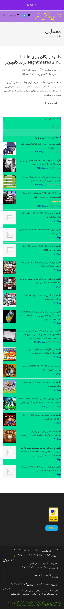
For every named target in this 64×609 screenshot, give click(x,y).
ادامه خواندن (50, 103)
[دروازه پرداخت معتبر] (53, 514)
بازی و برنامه (8, 559)
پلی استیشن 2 (27, 566)
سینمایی (27, 549)
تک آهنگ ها (15, 583)
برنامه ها (55, 576)
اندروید (45, 563)
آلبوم (25, 583)
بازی (48, 554)
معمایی (52, 36)
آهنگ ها (30, 585)
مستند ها (17, 549)
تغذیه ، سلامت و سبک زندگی (46, 590)
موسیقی (19, 554)
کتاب (28, 554)
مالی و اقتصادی (29, 593)
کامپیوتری (42, 74)
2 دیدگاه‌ (28, 74)
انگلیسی (40, 583)
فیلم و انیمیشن (46, 551)
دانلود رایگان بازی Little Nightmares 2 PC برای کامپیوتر (33, 59)
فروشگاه (54, 556)
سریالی (36, 549)
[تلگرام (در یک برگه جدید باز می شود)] (27, 4)
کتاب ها (55, 585)
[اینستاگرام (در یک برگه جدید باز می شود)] (36, 4)
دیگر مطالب (16, 593)
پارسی (49, 583)
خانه (56, 549)
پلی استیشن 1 (42, 566)
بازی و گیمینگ (27, 590)
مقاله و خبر (7, 588)
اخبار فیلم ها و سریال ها (48, 593)
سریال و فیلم (38, 554)
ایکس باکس (34, 563)
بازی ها (52, 74)
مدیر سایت (50, 69)
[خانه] (60, 36)
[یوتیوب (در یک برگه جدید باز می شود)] (31, 4)
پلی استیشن (53, 568)
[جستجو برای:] (5, 15)
